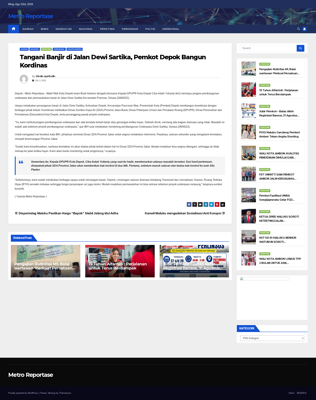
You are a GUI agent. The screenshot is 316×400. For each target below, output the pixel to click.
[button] (298, 28)
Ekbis (45, 28)
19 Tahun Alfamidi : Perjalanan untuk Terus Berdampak (118, 266)
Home (291, 393)
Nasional (86, 28)
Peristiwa (107, 28)
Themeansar (65, 393)
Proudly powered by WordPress (23, 393)
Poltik (150, 28)
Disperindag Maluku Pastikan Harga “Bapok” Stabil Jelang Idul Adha (68, 213)
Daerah (28, 28)
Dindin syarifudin (45, 76)
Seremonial (170, 28)
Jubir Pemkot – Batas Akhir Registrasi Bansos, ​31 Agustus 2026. (191, 268)
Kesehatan (64, 28)
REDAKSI (301, 393)
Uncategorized (74, 49)
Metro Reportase (30, 16)
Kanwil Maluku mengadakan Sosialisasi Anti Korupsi (183, 213)
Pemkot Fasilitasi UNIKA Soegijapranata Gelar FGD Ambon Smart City (276, 199)
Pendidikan (130, 28)
